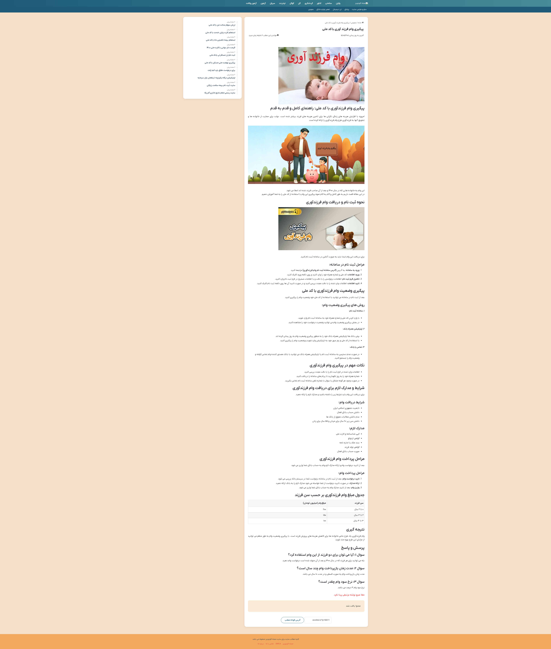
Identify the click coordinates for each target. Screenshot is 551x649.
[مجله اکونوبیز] (361, 3)
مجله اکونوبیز (288, 644)
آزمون (263, 3)
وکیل (338, 3)
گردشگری (309, 3)
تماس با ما (270, 644)
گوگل (292, 3)
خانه (360, 23)
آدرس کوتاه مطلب (292, 620)
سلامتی (328, 3)
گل (299, 3)
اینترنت (282, 3)
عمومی (311, 9)
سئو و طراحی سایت (359, 9)
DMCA (278, 644)
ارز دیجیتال (337, 9)
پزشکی (346, 9)
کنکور (319, 3)
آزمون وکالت (251, 3)
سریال (272, 3)
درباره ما (261, 644)
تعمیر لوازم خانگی (323, 9)
